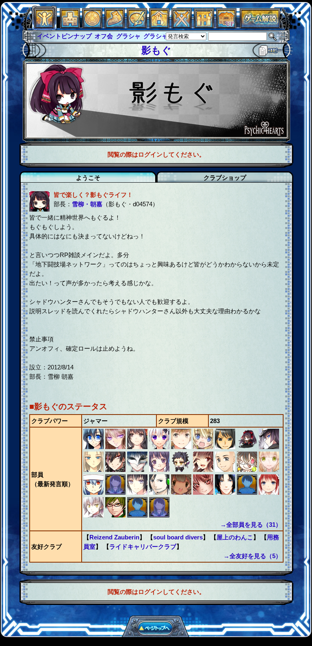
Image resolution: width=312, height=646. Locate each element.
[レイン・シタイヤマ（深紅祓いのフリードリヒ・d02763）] (269, 446)
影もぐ (156, 50)
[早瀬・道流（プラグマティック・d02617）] (269, 469)
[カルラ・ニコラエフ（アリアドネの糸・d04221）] (94, 515)
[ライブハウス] (181, 26)
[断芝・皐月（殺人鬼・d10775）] (116, 492)
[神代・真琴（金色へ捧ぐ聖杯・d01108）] (269, 492)
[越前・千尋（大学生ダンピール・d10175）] (226, 492)
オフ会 (104, 36)
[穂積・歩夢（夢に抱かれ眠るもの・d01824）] (116, 446)
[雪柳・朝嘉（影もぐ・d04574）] (248, 446)
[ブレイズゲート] (159, 26)
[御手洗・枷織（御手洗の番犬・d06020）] (116, 469)
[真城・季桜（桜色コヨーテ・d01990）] (160, 492)
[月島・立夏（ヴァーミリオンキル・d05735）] (248, 469)
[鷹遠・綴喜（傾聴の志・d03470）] (248, 492)
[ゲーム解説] (260, 26)
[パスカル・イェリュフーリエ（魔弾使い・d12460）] (204, 469)
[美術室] (137, 26)
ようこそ (88, 177)
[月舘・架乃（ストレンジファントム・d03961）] (160, 446)
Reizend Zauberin (114, 537)
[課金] (92, 26)
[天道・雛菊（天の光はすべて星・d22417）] (138, 446)
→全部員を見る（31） (251, 524)
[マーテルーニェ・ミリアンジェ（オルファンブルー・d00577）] (94, 469)
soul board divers (178, 537)
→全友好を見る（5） (252, 555)
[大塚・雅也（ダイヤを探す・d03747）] (226, 446)
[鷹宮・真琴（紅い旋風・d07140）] (204, 492)
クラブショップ (225, 177)
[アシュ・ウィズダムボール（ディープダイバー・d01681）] (182, 446)
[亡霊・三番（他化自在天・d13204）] (182, 492)
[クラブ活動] (204, 26)
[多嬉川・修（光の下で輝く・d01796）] (226, 469)
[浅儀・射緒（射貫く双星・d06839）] (182, 469)
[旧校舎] (226, 26)
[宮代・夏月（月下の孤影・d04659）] (138, 492)
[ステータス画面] (44, 26)
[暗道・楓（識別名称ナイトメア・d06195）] (138, 515)
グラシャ (128, 36)
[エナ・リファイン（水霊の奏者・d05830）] (159, 515)
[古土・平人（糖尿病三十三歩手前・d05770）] (116, 515)
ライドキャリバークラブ (142, 546)
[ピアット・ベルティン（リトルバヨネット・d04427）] (204, 446)
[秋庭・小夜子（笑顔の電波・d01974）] (160, 469)
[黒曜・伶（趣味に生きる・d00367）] (94, 446)
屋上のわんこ (235, 537)
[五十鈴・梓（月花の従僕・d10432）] (138, 469)
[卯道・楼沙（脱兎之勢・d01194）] (94, 492)
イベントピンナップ (64, 36)
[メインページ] (70, 26)
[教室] (114, 26)
